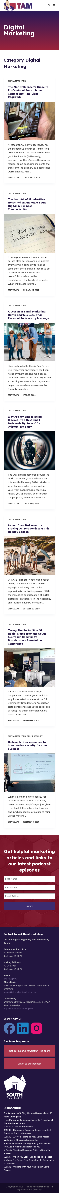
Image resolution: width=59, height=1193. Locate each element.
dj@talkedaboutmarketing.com (19, 1008)
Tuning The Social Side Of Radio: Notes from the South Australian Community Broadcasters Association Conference (27, 637)
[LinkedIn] (23, 1028)
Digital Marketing (17, 81)
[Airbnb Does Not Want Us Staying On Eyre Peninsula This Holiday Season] (30, 555)
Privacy (38, 1189)
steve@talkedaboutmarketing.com (20, 992)
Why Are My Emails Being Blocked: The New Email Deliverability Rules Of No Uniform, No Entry (25, 421)
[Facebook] (9, 1028)
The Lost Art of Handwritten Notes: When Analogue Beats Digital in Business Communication (27, 204)
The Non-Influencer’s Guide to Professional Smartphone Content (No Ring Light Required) (28, 92)
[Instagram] (36, 1028)
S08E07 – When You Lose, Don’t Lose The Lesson (28, 1157)
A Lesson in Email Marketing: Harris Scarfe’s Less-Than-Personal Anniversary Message (28, 315)
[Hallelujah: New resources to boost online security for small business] (30, 772)
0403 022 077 (10, 979)
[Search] (49, 5)
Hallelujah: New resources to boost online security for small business (28, 745)
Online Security (35, 736)
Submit (29, 906)
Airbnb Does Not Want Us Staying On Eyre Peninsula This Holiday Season (28, 528)
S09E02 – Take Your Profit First (18, 1126)
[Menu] (54, 5)
